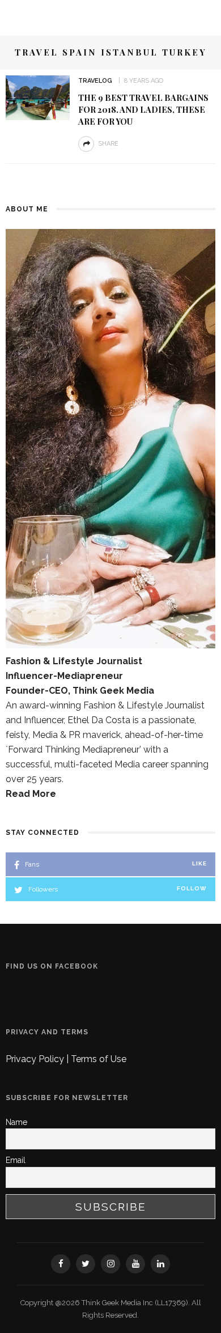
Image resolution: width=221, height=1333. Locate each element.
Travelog (95, 80)
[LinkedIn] (160, 1263)
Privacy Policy (36, 1059)
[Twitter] (85, 1263)
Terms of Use (98, 1059)
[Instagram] (110, 1263)
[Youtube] (135, 1263)
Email (16, 1160)
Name (16, 1122)
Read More (31, 793)
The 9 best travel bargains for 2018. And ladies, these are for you (143, 109)
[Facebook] (60, 1263)
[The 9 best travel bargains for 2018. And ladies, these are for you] (38, 97)
